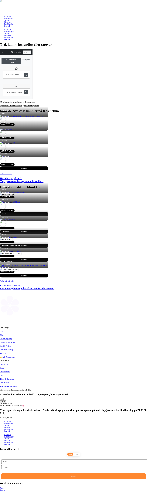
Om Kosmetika (5, 372)
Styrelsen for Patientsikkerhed (11, 106)
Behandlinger (8, 18)
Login (2, 368)
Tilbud (6, 20)
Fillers (2, 335)
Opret (77, 454)
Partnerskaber (4, 383)
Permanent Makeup (6, 350)
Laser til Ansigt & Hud (7, 342)
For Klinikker (9, 24)
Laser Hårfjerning (6, 339)
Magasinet (7, 22)
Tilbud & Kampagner (7, 379)
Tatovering (3, 353)
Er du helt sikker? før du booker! (27, 287)
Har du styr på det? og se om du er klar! (21, 180)
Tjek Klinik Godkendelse (8, 386)
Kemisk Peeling (5, 346)
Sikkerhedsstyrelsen (31, 106)
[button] (3, 401)
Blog (1, 375)
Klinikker (7, 16)
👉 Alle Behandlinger (7, 357)
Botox (2, 331)
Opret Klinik (4, 364)
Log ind (7, 26)
